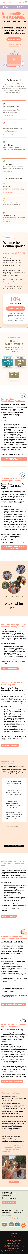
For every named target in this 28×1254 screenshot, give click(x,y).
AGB (14, 1237)
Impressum (14, 1233)
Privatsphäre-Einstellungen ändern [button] (14, 1245)
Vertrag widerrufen (8, 1202)
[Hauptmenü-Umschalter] (20, 2)
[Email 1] (15, 1218)
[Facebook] (10, 1218)
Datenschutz (14, 1235)
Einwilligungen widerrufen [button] (14, 1248)
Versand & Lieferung (14, 1242)
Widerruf (14, 1238)
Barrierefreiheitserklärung (14, 1243)
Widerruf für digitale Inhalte (14, 1240)
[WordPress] (17, 1218)
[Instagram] (13, 1218)
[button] (8, 7)
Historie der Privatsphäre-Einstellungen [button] (14, 1246)
